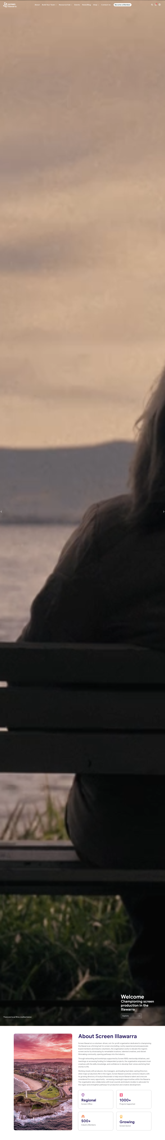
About (37, 5)
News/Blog (86, 5)
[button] (1, 511)
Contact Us (106, 5)
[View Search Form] (152, 4)
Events (77, 5)
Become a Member (122, 5)
